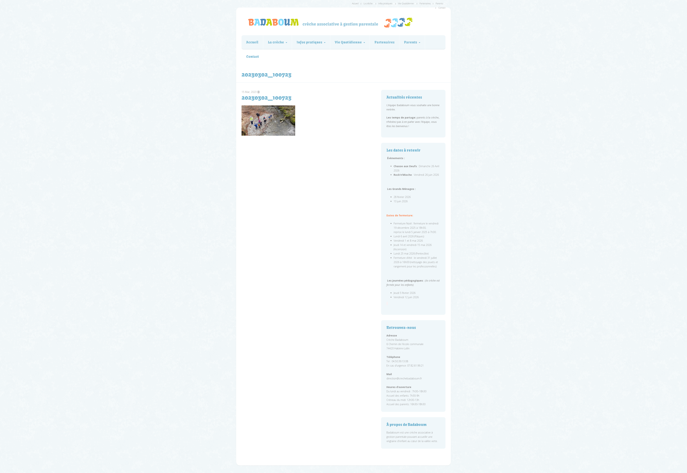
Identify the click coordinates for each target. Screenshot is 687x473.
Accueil (355, 3)
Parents (439, 3)
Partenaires (425, 3)
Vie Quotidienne (406, 3)
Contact (441, 7)
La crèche (368, 3)
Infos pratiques (385, 3)
